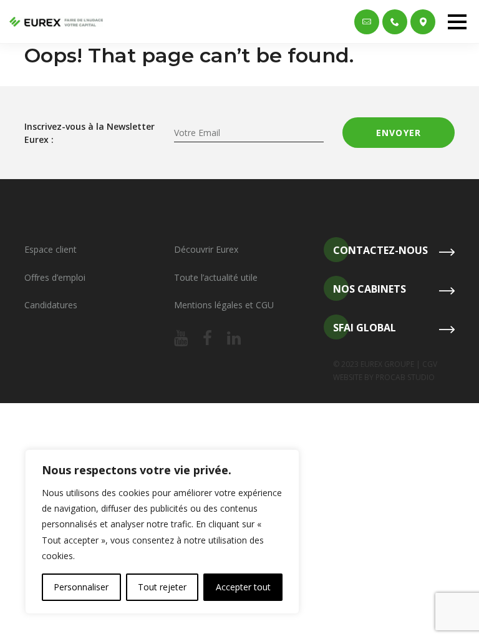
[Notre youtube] (181, 339)
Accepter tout (243, 587)
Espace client (50, 249)
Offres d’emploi (54, 277)
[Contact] (366, 21)
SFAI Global (364, 327)
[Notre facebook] (207, 339)
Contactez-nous (380, 250)
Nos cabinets (369, 289)
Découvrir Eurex (206, 249)
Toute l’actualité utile (216, 277)
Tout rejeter (162, 587)
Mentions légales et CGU (224, 305)
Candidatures (50, 305)
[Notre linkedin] (234, 339)
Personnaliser (81, 587)
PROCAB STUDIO (405, 377)
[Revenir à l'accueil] (56, 22)
